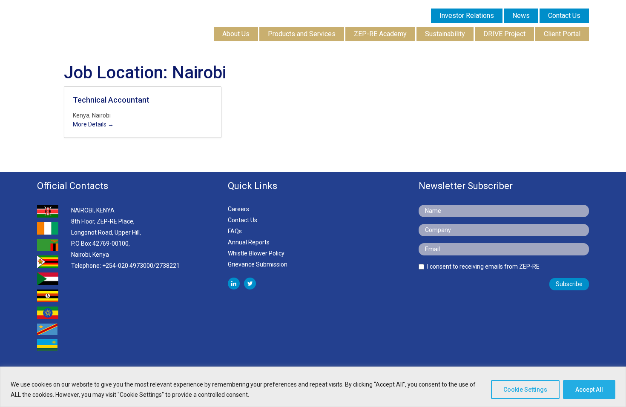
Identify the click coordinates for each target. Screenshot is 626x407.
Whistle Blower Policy (256, 253)
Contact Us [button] (564, 15)
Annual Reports (249, 242)
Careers (238, 209)
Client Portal (562, 34)
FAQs (235, 231)
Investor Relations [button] (466, 15)
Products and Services (302, 34)
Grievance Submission (257, 264)
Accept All (589, 389)
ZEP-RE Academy (380, 34)
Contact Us (242, 220)
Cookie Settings (525, 389)
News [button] (521, 15)
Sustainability (445, 34)
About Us (236, 34)
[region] (313, 387)
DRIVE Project (504, 34)
